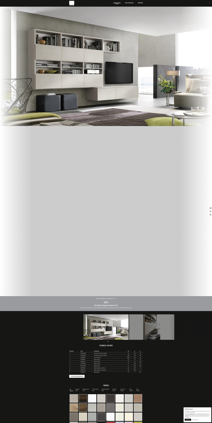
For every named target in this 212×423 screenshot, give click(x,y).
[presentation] (104, 341)
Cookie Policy (192, 413)
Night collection (129, 3)
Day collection (116, 3)
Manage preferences (195, 419)
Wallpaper (140, 3)
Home (97, 298)
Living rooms (110, 298)
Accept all (188, 419)
